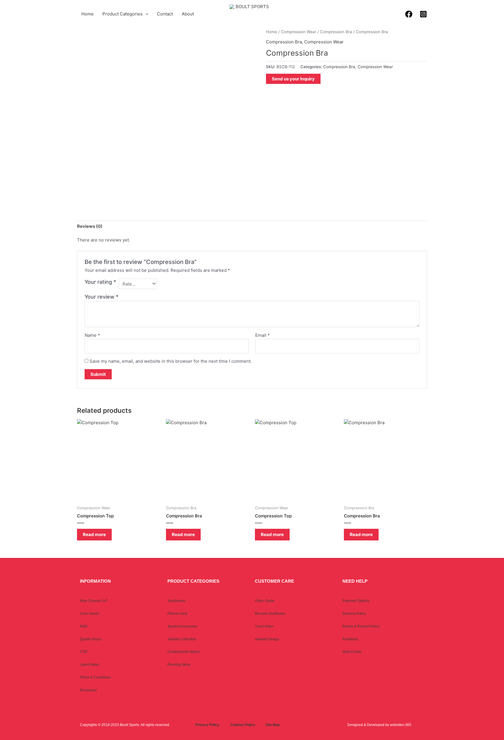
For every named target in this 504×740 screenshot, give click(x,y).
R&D (84, 626)
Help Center (352, 652)
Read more (94, 534)
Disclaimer (88, 690)
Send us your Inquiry (293, 79)
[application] (145, 14)
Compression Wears (183, 652)
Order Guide (264, 601)
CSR (84, 652)
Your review (101, 297)
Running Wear (178, 665)
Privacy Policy (207, 725)
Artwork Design (267, 639)
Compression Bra (336, 31)
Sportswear (176, 601)
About (188, 14)
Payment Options (356, 601)
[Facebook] (408, 14)
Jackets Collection (181, 639)
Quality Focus (91, 639)
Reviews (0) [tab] (89, 226)
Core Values (89, 614)
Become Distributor (270, 614)
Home (87, 14)
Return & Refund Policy (360, 626)
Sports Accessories (182, 626)
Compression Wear (298, 31)
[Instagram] (423, 14)
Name (92, 335)
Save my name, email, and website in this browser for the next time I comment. (171, 361)
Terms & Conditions (95, 677)
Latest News (89, 665)
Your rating (100, 282)
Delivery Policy (354, 614)
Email (262, 335)
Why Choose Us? (94, 601)
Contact (165, 14)
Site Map (272, 725)
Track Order (264, 626)
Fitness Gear (177, 614)
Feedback (350, 639)
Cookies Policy (242, 725)
